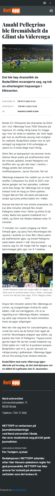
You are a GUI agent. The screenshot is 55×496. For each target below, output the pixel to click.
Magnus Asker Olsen (28, 111)
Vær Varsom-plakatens (23, 462)
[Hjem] (15, 11)
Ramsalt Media (19, 490)
